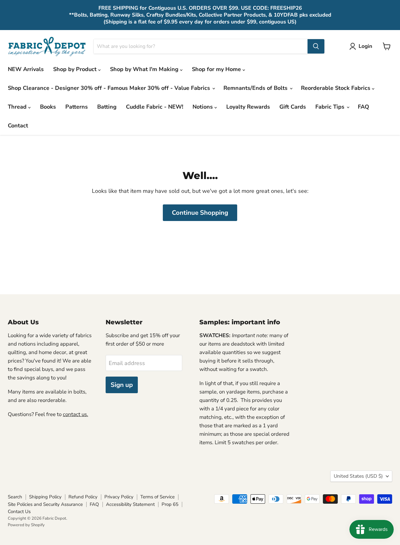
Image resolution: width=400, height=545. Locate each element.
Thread (18, 107)
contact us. (75, 414)
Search (15, 497)
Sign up (122, 385)
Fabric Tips (330, 107)
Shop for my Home (217, 69)
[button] (362, 46)
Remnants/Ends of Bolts (256, 88)
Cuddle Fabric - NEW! (154, 107)
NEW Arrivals (26, 69)
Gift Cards (292, 107)
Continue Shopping (200, 212)
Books (48, 107)
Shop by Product (75, 69)
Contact (18, 125)
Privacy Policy (118, 497)
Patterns (76, 107)
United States (358, 476)
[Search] (316, 46)
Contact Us (19, 511)
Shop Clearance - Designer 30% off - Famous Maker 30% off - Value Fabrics (110, 88)
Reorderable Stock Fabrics (336, 88)
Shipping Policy (45, 497)
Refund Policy (83, 497)
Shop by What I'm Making (145, 69)
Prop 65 (170, 504)
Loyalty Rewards (248, 107)
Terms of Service (157, 497)
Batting (107, 107)
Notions (203, 107)
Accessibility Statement (130, 504)
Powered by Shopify (26, 525)
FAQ (363, 107)
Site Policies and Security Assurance (45, 504)
